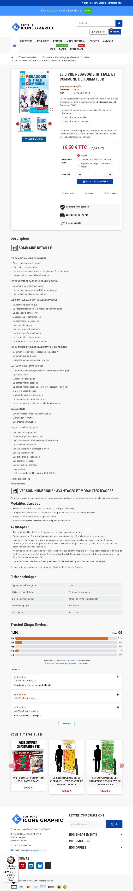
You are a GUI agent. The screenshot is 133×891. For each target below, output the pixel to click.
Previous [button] (11, 766)
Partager (69, 193)
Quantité (66, 174)
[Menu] (16, 856)
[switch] (11, 879)
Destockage (77, 48)
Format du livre (67, 161)
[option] (28, 769)
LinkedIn (39, 865)
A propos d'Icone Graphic (94, 3)
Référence (64, 89)
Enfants (94, 41)
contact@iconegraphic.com (33, 850)
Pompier (57, 41)
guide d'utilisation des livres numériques (63, 567)
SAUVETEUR (26, 41)
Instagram (31, 865)
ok (116, 824)
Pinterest (112, 193)
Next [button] (122, 766)
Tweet (91, 193)
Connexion (98, 31)
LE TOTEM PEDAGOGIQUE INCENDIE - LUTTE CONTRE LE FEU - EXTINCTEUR (66, 781)
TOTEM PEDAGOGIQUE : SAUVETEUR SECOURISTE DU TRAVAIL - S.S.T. (105, 781)
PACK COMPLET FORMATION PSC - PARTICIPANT (28, 779)
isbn (62, 93)
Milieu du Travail (76, 41)
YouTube (22, 865)
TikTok (48, 865)
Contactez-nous (115, 3)
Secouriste (42, 41)
